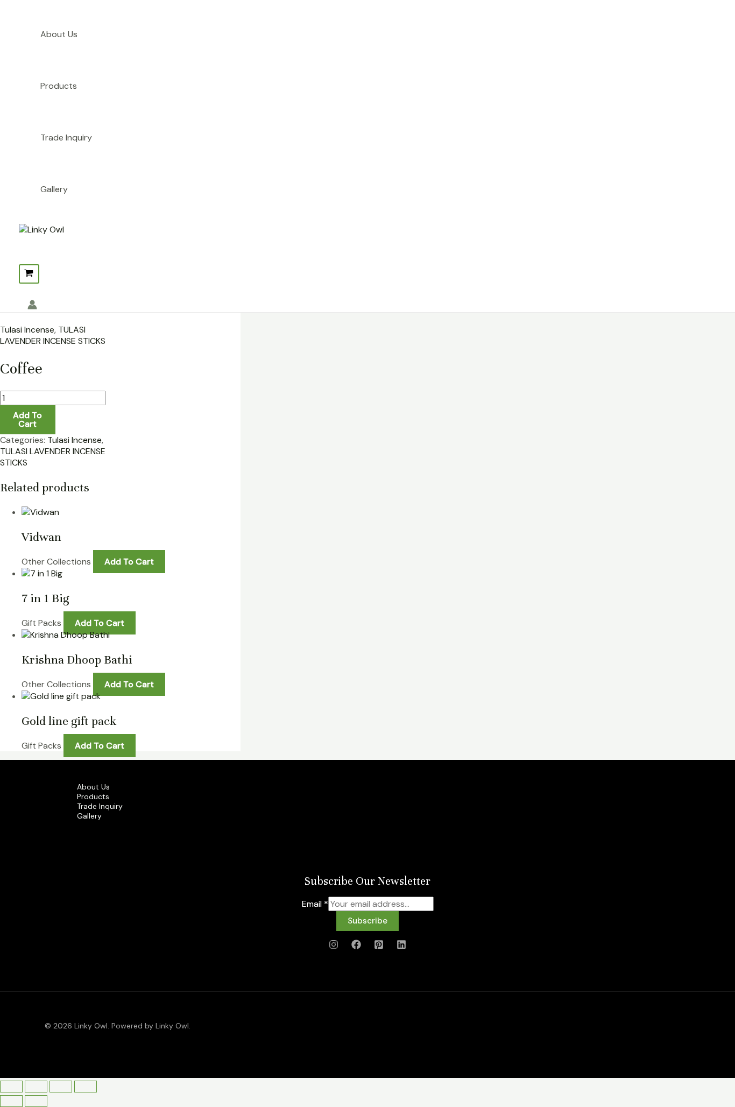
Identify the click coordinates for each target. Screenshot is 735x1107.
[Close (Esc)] (85, 1086)
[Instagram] (333, 946)
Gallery (54, 189)
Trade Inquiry (66, 137)
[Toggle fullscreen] (36, 1086)
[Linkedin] (401, 946)
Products (58, 85)
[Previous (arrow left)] (11, 1101)
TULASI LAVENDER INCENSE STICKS (52, 335)
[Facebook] (356, 946)
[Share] (61, 1086)
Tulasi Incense (27, 329)
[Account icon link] (32, 306)
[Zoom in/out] (11, 1086)
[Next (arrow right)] (36, 1101)
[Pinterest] (379, 946)
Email (315, 903)
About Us (58, 34)
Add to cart (27, 419)
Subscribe (367, 920)
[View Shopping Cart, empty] (29, 274)
